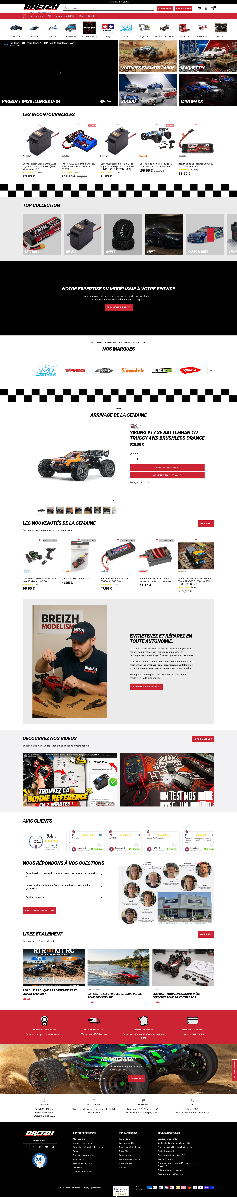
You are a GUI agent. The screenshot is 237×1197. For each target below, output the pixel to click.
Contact (76, 1151)
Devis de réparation (167, 1151)
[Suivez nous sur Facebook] (26, 1146)
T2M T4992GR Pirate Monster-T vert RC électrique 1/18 (39, 580)
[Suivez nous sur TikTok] (53, 1146)
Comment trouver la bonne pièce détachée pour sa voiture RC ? (176, 995)
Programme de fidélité (129, 1159)
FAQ (49, 16)
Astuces (156, 990)
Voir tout (206, 523)
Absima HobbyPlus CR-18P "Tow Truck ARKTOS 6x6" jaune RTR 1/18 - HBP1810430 (195, 581)
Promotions (124, 1139)
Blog (81, 16)
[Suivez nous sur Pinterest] (39, 1146)
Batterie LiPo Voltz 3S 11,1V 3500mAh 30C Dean (114, 580)
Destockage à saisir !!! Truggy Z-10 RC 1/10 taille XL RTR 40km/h (156, 165)
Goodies (92, 16)
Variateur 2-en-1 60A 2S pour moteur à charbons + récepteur (155, 580)
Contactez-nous (35, 897)
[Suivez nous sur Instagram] (33, 1146)
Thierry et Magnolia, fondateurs (88, 1109)
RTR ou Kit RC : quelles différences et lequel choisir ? (50, 992)
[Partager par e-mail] (153, 482)
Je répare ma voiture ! (146, 687)
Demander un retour (82, 1171)
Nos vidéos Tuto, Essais (130, 1147)
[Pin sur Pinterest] (145, 482)
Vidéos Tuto (183, 8)
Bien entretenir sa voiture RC (171, 1155)
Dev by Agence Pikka (92, 1188)
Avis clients (78, 1159)
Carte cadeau (125, 1155)
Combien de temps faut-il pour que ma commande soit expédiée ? (62, 875)
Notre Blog (124, 1151)
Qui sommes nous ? (82, 1143)
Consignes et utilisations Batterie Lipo (175, 1147)
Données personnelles (83, 1155)
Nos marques (125, 1163)
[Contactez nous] (199, 8)
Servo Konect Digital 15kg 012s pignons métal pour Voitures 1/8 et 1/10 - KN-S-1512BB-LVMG (117, 166)
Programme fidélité (65, 16)
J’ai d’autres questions (39, 910)
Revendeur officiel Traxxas (170, 1174)
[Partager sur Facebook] (141, 482)
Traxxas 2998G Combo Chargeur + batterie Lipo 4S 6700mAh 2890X (79, 166)
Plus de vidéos (203, 739)
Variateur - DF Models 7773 (76, 578)
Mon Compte (79, 1139)
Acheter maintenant (167, 475)
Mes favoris (37, 16)
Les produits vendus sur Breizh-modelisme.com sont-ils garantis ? (58, 887)
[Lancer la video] (69, 779)
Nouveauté (165, 8)
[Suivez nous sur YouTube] (46, 1146)
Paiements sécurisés (83, 1163)
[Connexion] (206, 8)
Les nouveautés (126, 1143)
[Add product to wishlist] (40, 125)
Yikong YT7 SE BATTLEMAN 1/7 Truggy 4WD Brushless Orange (167, 435)
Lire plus (26, 999)
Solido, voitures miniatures (170, 1170)
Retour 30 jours (165, 1159)
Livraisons (78, 1167)
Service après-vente (167, 1139)
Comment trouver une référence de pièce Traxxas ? (177, 1164)
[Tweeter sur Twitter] (149, 482)
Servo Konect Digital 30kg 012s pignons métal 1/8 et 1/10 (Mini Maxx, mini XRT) (39, 166)
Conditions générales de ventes (88, 1147)
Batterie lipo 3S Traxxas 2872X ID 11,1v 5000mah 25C (195, 165)
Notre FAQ (192, 1109)
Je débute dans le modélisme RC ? (174, 1143)
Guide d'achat (94, 990)
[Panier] (212, 8)
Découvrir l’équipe (118, 307)
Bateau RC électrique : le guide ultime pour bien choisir (115, 995)
